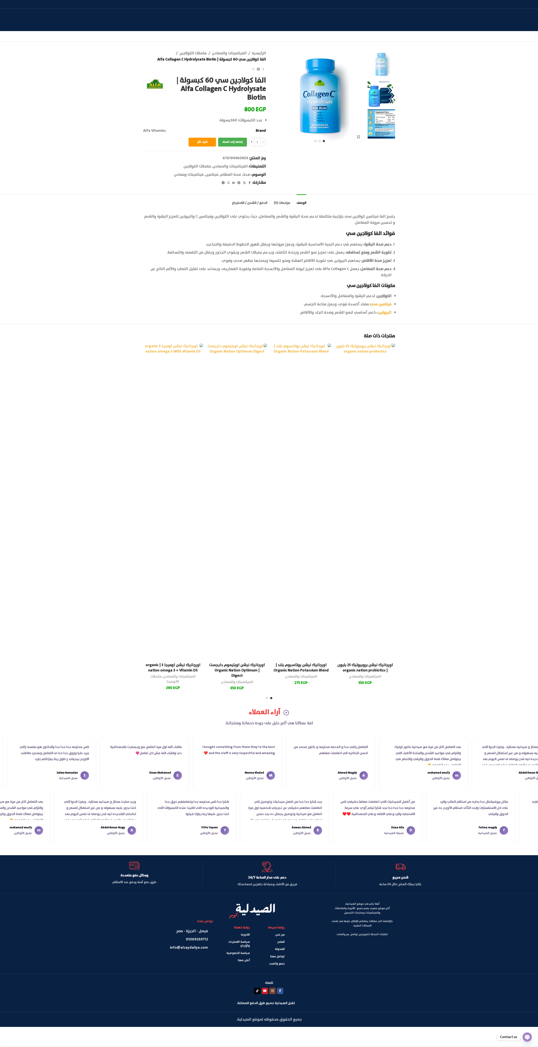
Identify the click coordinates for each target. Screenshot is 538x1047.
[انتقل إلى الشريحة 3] (315, 141)
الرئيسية (259, 53)
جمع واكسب (277, 963)
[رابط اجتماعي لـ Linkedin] (233, 183)
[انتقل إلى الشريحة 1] (324, 141)
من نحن (280, 934)
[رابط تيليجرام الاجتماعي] (223, 183)
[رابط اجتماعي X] (244, 183)
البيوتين (385, 312)
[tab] (301, 200)
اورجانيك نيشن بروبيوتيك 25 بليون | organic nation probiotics (365, 668)
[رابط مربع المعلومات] (400, 874)
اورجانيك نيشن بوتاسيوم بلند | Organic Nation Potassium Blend (301, 668)
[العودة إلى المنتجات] (258, 69)
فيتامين (211, 175)
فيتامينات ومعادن (189, 175)
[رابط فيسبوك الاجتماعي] (249, 183)
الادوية (245, 934)
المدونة (280, 949)
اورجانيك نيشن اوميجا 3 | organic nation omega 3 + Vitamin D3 (173, 668)
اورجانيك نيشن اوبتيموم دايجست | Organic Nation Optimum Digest (237, 670)
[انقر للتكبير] (358, 137)
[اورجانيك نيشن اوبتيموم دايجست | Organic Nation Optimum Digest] (237, 502)
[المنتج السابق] (263, 69)
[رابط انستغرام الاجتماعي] (272, 991)
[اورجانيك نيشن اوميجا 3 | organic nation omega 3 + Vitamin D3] (173, 502)
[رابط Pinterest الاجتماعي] (239, 183)
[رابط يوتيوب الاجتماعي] (265, 991)
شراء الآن (202, 142)
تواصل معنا (277, 956)
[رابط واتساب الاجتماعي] (228, 183)
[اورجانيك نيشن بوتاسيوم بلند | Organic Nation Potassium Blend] (301, 502)
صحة (247, 175)
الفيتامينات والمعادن (229, 53)
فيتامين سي (381, 304)
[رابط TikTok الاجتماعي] (257, 991)
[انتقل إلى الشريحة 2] (320, 141)
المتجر (281, 942)
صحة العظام (230, 175)
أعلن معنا (244, 960)
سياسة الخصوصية (238, 953)
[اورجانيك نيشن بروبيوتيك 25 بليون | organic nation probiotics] (365, 502)
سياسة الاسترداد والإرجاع (239, 944)
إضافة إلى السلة (232, 142)
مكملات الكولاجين (193, 53)
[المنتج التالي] (253, 69)
